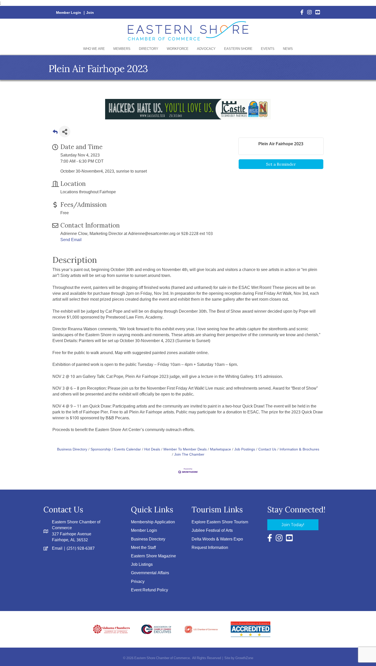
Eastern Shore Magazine (153, 556)
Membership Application (153, 522)
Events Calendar (127, 450)
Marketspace (220, 450)
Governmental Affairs (150, 573)
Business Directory (72, 450)
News (288, 49)
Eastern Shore (238, 49)
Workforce (178, 49)
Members (121, 49)
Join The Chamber (189, 455)
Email (57, 548)
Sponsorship (101, 450)
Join (90, 13)
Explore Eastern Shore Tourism (220, 522)
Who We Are (94, 49)
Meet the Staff (143, 547)
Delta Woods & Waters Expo (217, 539)
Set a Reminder (281, 164)
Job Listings (142, 564)
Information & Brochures (299, 450)
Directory (148, 49)
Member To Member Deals (185, 450)
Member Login (68, 13)
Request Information (210, 547)
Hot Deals (152, 450)
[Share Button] (64, 131)
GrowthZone (244, 658)
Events (267, 49)
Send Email (71, 239)
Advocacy (206, 49)
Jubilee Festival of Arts (212, 530)
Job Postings (244, 450)
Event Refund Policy (149, 590)
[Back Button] (55, 133)
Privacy (138, 581)
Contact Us (267, 450)
